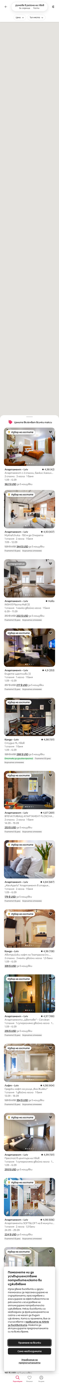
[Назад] (6, 6)
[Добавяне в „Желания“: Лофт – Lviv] (50, 1048)
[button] (10, 484)
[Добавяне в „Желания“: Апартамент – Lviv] (50, 431)
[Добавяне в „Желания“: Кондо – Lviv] (50, 702)
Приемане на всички (29, 1342)
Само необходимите (30, 1351)
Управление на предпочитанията (29, 1361)
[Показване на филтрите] (53, 6)
